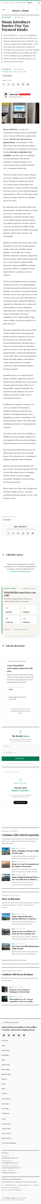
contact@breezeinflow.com (10, 1163)
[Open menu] (4, 10)
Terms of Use (6, 1133)
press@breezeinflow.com (10, 1158)
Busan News (6, 1069)
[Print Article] (23, 84)
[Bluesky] (14, 1035)
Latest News (6, 1050)
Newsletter (5, 1055)
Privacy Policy (6, 1124)
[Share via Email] (28, 84)
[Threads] (19, 1035)
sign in (16, 697)
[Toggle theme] (39, 3)
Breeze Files (6, 1065)
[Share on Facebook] (8, 84)
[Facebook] (9, 1035)
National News (6, 1074)
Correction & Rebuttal (9, 1143)
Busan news (6, 17)
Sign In (29, 3)
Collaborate (5, 1113)
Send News (5, 1104)
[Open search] (37, 9)
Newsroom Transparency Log (20, 571)
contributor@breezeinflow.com (11, 1168)
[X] (4, 1035)
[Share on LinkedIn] (13, 84)
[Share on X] (3, 84)
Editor (3, 1088)
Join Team (5, 1108)
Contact (4, 1093)
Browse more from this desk (14, 960)
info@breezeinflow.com (9, 1172)
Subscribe (19, 758)
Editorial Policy (6, 1138)
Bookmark (8, 75)
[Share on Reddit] (18, 84)
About (4, 1084)
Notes (3, 1060)
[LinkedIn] (24, 1035)
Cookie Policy (6, 1128)
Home (3, 1045)
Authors (4, 1079)
